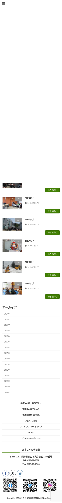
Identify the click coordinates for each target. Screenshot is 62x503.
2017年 (7, 342)
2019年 (7, 331)
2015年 (7, 353)
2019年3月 (30, 241)
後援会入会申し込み (31, 409)
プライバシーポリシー (31, 438)
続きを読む (52, 190)
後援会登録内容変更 (31, 415)
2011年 (7, 375)
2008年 (7, 392)
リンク (31, 432)
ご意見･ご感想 (31, 421)
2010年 (7, 381)
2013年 (7, 364)
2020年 (7, 325)
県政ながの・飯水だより (31, 403)
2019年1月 (30, 283)
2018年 (7, 336)
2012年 (7, 370)
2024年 (7, 314)
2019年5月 (30, 198)
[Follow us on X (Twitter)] (13, 473)
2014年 (7, 359)
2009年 (7, 387)
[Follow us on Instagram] (20, 473)
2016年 (7, 347)
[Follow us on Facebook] (5, 473)
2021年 (7, 319)
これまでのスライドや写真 (31, 426)
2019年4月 (30, 219)
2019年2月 (30, 262)
